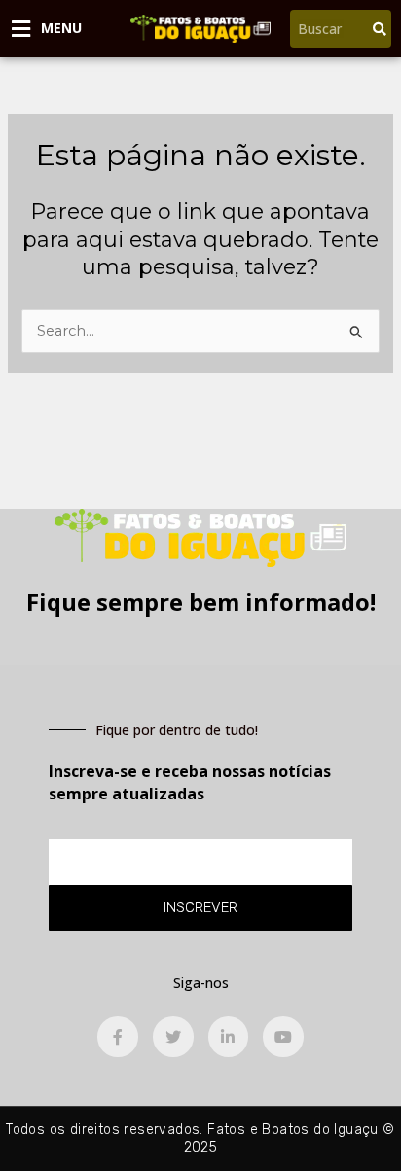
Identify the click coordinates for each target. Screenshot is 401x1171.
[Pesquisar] (379, 28)
